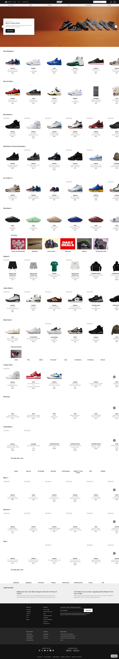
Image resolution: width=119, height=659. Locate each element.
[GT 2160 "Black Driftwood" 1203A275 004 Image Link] (75, 329)
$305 (75, 501)
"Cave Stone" (33, 166)
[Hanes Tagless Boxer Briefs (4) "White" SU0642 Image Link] (33, 436)
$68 (96, 310)
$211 (54, 230)
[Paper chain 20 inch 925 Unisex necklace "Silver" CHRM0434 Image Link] (75, 436)
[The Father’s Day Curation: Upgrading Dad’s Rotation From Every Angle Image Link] (66, 595)
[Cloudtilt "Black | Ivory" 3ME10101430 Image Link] (54, 330)
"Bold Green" (54, 276)
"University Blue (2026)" (96, 166)
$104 (75, 310)
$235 (54, 136)
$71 (12, 533)
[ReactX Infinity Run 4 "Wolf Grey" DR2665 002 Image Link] (75, 406)
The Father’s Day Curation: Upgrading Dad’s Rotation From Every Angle (93, 592)
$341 (33, 138)
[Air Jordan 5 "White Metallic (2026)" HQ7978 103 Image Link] (12, 487)
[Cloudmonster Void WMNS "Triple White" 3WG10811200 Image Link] (33, 329)
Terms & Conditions (47, 656)
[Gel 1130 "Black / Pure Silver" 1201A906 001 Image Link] (33, 487)
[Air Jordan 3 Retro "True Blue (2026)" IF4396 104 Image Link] (54, 124)
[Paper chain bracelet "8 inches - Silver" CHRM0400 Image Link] (96, 436)
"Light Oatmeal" (75, 278)
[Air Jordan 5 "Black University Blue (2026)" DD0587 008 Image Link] (75, 487)
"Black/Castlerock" (95, 308)
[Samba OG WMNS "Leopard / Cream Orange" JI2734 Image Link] (54, 298)
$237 (54, 73)
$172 (75, 230)
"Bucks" (75, 71)
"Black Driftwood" (75, 340)
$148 (96, 230)
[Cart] (114, 2)
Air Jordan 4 (45, 638)
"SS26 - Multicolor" (96, 101)
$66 (54, 531)
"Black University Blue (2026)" (54, 167)
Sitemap (27, 619)
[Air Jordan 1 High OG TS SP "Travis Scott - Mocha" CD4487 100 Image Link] (96, 374)
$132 (96, 103)
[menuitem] (14, 2)
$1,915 (96, 448)
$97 (54, 278)
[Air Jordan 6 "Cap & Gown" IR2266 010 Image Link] (12, 124)
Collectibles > (8, 427)
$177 (13, 418)
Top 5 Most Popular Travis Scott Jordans (67, 638)
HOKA (96, 414)
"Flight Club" (33, 308)
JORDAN (12, 68)
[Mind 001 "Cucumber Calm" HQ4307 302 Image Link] (33, 218)
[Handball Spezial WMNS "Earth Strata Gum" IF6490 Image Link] (54, 519)
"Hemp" (54, 228)
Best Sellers (29, 631)
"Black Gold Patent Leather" (75, 308)
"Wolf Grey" (75, 417)
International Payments (47, 615)
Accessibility (45, 617)
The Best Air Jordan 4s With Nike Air (66, 634)
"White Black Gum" (33, 530)
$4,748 (33, 388)
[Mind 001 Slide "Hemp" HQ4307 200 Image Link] (54, 218)
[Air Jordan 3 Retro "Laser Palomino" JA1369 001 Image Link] (12, 188)
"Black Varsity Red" (75, 166)
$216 (13, 103)
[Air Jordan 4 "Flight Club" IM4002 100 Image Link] (33, 298)
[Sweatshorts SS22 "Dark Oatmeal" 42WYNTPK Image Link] (33, 266)
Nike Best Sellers (29, 638)
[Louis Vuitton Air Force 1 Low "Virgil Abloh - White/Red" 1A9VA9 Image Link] (33, 374)
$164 (13, 73)
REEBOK (33, 68)
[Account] (111, 2)
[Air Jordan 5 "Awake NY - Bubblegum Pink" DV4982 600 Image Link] (75, 374)
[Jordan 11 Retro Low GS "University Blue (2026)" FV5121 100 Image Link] (96, 156)
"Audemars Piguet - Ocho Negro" (12, 447)
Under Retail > (8, 288)
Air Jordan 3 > (8, 178)
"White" (33, 448)
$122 (96, 418)
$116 (96, 168)
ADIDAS (54, 273)
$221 (96, 136)
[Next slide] (114, 62)
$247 (33, 230)
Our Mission (28, 609)
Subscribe (88, 610)
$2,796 (54, 448)
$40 (33, 450)
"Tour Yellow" (54, 101)
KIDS (69, 5)
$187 (96, 73)
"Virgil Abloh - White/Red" (33, 386)
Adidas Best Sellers (29, 640)
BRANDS (109, 5)
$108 (33, 499)
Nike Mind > (7, 208)
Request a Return (46, 623)
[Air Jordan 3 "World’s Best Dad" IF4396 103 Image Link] (75, 124)
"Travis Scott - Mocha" (95, 385)
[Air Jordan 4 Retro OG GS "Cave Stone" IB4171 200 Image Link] (33, 156)
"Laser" (96, 71)
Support (45, 607)
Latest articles (8, 587)
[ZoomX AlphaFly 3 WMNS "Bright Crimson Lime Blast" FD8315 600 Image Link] (33, 406)
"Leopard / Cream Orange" (54, 308)
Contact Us (45, 621)
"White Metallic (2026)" (12, 498)
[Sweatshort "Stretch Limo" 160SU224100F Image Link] (12, 266)
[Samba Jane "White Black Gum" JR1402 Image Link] (33, 519)
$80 (33, 531)
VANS (33, 98)
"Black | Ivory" (54, 340)
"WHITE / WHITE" (96, 417)
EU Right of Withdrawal (47, 619)
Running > (6, 396)
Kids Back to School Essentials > (14, 146)
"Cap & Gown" (12, 135)
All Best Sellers (29, 634)
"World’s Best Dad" (75, 135)
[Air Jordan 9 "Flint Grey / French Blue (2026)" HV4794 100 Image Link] (12, 298)
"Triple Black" (12, 228)
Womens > (7, 509)
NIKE (54, 68)
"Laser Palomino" (12, 198)
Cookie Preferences (55, 656)
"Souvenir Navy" (33, 101)
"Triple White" (33, 340)
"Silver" (54, 447)
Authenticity (25, 1)
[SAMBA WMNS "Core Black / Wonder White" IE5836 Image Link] (12, 519)
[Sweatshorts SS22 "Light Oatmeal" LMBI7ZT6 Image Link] (75, 266)
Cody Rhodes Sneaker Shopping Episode (67, 636)
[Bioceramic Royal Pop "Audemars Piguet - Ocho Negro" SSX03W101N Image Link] (12, 436)
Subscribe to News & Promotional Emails (70, 607)
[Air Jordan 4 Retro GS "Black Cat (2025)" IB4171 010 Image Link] (12, 156)
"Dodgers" (54, 71)
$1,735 (95, 278)
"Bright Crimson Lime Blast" (12, 417)
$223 (54, 169)
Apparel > (6, 256)
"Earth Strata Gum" (54, 530)
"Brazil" (96, 198)
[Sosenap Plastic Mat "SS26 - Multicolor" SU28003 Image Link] (96, 91)
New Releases (45, 634)
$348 (75, 73)
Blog (14, 1)
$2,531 (75, 450)
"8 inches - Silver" (96, 447)
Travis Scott (45, 636)
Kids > (5, 541)
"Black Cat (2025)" (12, 166)
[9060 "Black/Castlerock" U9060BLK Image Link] (96, 298)
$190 (13, 499)
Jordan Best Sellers (29, 636)
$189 (13, 136)
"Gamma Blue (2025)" (12, 561)
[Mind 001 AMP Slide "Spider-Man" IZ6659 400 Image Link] (75, 218)
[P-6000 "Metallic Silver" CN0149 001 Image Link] (54, 406)
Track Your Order (46, 609)
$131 (13, 341)
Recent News (63, 631)
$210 (33, 103)
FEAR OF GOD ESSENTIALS (12, 274)
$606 (54, 388)
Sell (19, 1)
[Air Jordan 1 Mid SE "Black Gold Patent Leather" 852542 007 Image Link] (75, 298)
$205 (12, 230)
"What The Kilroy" (12, 101)
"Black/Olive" (96, 276)
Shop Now (10, 32)
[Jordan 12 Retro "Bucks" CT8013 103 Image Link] (75, 61)
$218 (96, 200)
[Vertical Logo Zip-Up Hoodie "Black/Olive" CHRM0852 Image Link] (96, 266)
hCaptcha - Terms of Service (77, 656)
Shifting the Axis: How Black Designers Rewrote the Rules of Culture (37, 592)
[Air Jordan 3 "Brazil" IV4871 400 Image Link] (96, 188)
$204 (12, 168)
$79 (12, 279)
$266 (54, 103)
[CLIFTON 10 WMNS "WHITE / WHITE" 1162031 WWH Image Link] (96, 406)
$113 (33, 168)
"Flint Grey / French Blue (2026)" (13, 309)
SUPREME (96, 98)
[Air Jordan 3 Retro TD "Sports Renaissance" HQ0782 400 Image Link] (54, 188)
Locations (28, 613)
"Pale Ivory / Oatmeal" (12, 340)
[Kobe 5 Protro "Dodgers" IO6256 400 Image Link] (54, 61)
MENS (30, 5)
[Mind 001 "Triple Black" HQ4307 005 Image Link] (12, 218)
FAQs (44, 613)
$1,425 (12, 450)
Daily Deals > (7, 320)
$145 (13, 311)
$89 (54, 200)
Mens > (5, 477)
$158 (33, 73)
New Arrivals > (8, 81)
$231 (13, 563)
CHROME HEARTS (96, 273)
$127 (96, 531)
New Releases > (8, 51)
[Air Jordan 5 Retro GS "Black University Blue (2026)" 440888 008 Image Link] (54, 156)
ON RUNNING (33, 337)
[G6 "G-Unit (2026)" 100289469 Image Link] (33, 61)
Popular (45, 631)
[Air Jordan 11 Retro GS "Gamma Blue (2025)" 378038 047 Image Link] (12, 551)
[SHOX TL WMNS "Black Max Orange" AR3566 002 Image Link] (96, 519)
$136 (33, 341)
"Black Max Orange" (96, 530)
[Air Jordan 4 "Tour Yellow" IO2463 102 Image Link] (54, 91)
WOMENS (50, 5)
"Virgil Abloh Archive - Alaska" (33, 135)
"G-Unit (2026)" (33, 71)
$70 (33, 279)
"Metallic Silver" (54, 417)
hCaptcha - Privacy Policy (65, 656)
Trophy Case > (8, 365)
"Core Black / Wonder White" (12, 530)
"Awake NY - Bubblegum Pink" (75, 385)
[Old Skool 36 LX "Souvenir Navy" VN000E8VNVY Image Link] (33, 91)
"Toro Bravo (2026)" (96, 135)
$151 (54, 342)
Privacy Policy (39, 656)
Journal (27, 615)
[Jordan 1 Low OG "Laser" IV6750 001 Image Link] (96, 61)
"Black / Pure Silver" (33, 498)
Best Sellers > (8, 114)
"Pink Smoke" (96, 228)
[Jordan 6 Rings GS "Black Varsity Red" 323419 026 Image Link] (75, 156)
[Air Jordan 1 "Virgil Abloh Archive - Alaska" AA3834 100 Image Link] (33, 124)
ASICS (75, 337)
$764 (75, 388)
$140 (33, 418)
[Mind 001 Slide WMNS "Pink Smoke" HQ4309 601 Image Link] (96, 218)
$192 (33, 310)
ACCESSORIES (88, 5)
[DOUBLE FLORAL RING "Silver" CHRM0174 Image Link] (54, 436)
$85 (75, 418)
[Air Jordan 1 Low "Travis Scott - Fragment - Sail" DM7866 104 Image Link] (54, 374)
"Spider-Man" (75, 228)
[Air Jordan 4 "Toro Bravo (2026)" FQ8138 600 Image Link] (96, 124)
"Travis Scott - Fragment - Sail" (54, 385)
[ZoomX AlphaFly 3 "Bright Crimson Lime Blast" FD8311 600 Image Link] (12, 406)
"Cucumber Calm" (33, 228)
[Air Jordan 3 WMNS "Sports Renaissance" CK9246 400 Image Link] (12, 61)
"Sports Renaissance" (12, 71)
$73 (75, 168)
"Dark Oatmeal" (33, 278)
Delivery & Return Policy (47, 611)
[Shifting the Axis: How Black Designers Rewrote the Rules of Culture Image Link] (9, 595)
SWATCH (12, 444)
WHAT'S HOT (10, 5)
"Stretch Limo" (12, 278)
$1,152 (96, 386)
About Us (28, 607)
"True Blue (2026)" (54, 135)
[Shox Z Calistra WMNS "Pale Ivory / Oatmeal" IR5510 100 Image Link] (12, 329)
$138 (75, 136)
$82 (54, 310)
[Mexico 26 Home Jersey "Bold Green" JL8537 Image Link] (54, 266)
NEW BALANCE (96, 305)
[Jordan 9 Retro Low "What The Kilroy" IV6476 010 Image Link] (12, 91)
